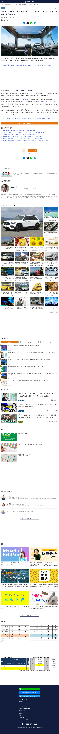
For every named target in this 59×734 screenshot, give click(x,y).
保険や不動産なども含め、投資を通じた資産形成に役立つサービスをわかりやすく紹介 (25, 140)
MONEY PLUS (3, 4)
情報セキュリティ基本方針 (25, 704)
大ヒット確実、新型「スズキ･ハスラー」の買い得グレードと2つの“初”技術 (22, 138)
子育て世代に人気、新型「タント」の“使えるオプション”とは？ (19, 130)
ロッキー (25, 99)
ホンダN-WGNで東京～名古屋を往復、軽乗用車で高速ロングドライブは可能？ (23, 136)
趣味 (8, 4)
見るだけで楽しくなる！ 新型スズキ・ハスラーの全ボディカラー (19, 134)
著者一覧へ (29, 518)
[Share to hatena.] (35, 23)
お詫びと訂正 (22, 717)
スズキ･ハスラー (45, 102)
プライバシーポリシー (24, 706)
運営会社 (21, 701)
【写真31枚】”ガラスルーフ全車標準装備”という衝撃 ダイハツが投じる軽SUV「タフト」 (27, 65)
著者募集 (21, 713)
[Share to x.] (27, 23)
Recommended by (52, 312)
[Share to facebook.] (24, 23)
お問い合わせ (22, 710)
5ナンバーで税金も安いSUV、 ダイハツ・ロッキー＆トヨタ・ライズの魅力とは (23, 132)
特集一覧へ (29, 466)
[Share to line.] (31, 23)
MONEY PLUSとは (23, 699)
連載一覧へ (29, 615)
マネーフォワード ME (23, 720)
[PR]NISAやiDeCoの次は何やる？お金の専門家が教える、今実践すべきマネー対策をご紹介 (28, 118)
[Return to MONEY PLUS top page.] (29, 1)
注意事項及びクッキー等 (24, 708)
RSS (20, 715)
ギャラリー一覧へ (30, 675)
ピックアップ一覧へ (29, 426)
